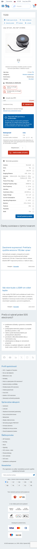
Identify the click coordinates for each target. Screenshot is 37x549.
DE (31, 482)
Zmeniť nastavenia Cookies (10, 431)
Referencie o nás (7, 376)
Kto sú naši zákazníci (8, 373)
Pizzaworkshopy (7, 453)
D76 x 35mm (27, 203)
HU (19, 482)
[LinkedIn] (16, 357)
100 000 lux (27, 192)
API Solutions (6, 439)
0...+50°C (28, 200)
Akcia (4, 444)
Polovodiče (16, 266)
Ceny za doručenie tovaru (9, 414)
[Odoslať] (34, 474)
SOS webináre (6, 456)
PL (13, 485)
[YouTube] (10, 357)
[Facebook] (4, 357)
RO (7, 485)
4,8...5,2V (28, 195)
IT (19, 485)
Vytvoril (25, 543)
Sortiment (5, 406)
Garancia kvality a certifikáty (10, 384)
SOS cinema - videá (8, 450)
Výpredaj (5, 447)
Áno (30, 211)
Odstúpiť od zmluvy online (10, 428)
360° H (29, 181)
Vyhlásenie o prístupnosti (9, 461)
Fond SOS (5, 392)
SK (7, 482)
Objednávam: (15, 148)
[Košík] (34, 6)
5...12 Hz (28, 186)
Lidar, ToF (28, 170)
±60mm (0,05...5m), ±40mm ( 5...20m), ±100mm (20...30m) (20, 177)
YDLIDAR (31, 79)
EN (25, 482)
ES (25, 485)
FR (31, 485)
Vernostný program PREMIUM (10, 423)
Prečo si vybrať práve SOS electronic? (13, 381)
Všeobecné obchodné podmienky (12, 411)
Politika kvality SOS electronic (11, 387)
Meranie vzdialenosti (28, 74)
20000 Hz (28, 184)
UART (29, 189)
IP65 (30, 206)
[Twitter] (21, 357)
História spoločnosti (8, 390)
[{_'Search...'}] (14, 6)
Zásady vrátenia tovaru (9, 420)
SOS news (5, 459)
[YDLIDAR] (4, 266)
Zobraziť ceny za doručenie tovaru (12, 111)
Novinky (5, 442)
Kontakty (5, 378)
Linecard (5, 409)
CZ (13, 482)
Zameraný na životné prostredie (11, 398)
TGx (30, 168)
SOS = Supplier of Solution (10, 370)
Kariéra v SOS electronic (9, 395)
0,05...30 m (28, 173)
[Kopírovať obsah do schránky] (33, 72)
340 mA (29, 197)
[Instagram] (27, 357)
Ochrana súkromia (7, 426)
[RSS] (33, 357)
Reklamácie (6, 417)
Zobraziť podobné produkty (24, 216)
